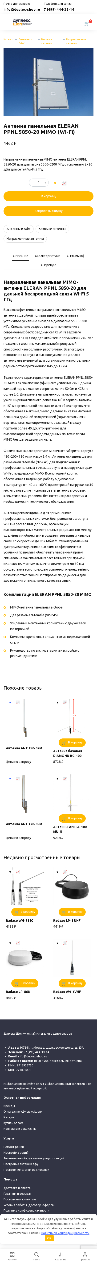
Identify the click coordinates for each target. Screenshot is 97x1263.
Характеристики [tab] (47, 256)
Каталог (9, 39)
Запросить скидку (49, 211)
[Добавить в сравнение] (64, 183)
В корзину (48, 196)
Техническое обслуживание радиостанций (34, 1158)
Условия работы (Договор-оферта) (29, 1205)
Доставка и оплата (17, 1187)
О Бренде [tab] (48, 265)
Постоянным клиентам (20, 1199)
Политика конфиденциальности (26, 1210)
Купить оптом (13, 1123)
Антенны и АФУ (25, 41)
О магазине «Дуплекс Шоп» (23, 1111)
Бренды (9, 1105)
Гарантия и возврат (18, 1193)
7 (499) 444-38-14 (59, 9)
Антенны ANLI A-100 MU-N (70, 829)
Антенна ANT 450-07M (24, 748)
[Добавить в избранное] (55, 183)
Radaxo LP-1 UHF (67, 920)
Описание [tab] (20, 256)
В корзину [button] (75, 742)
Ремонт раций (14, 1146)
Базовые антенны (47, 41)
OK (49, 1238)
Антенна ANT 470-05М (24, 824)
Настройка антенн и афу (21, 1164)
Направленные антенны (76, 41)
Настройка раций (16, 1152)
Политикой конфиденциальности (65, 1233)
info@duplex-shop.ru (22, 9)
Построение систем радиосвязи (26, 1169)
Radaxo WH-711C (19, 920)
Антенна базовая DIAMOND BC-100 (67, 753)
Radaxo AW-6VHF (67, 992)
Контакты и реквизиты (20, 1128)
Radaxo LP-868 (18, 992)
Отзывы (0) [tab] (75, 256)
